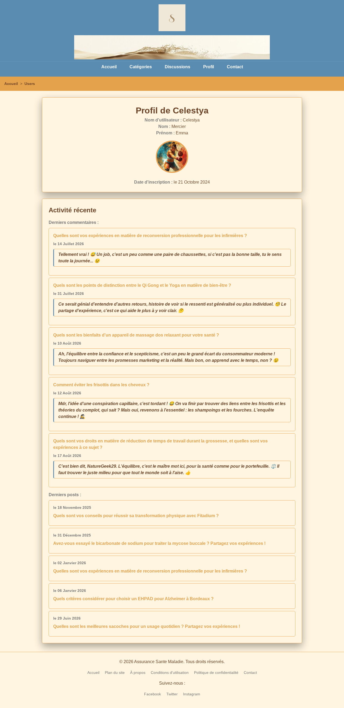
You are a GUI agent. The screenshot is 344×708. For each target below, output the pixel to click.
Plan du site (115, 672)
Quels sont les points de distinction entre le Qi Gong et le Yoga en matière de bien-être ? (142, 285)
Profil (208, 67)
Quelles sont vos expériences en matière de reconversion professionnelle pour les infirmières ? (150, 235)
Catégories (141, 67)
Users (29, 83)
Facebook (152, 694)
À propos (137, 672)
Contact (235, 67)
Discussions (177, 67)
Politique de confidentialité (216, 672)
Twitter (172, 694)
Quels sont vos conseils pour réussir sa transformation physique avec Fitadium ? (136, 515)
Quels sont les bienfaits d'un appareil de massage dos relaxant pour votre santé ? (136, 335)
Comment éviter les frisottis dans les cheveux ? (101, 384)
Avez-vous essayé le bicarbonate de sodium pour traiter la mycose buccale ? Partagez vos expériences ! (159, 543)
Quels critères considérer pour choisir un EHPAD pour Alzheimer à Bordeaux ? (133, 598)
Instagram (191, 694)
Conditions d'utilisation (170, 672)
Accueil (109, 67)
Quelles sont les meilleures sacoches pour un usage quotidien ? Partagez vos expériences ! (146, 626)
